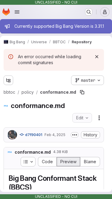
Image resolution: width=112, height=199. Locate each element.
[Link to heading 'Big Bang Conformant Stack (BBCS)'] (36, 187)
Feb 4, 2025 (55, 134)
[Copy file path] (82, 92)
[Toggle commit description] (75, 135)
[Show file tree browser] (8, 80)
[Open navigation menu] (17, 12)
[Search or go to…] (88, 12)
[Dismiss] (96, 56)
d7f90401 (33, 134)
